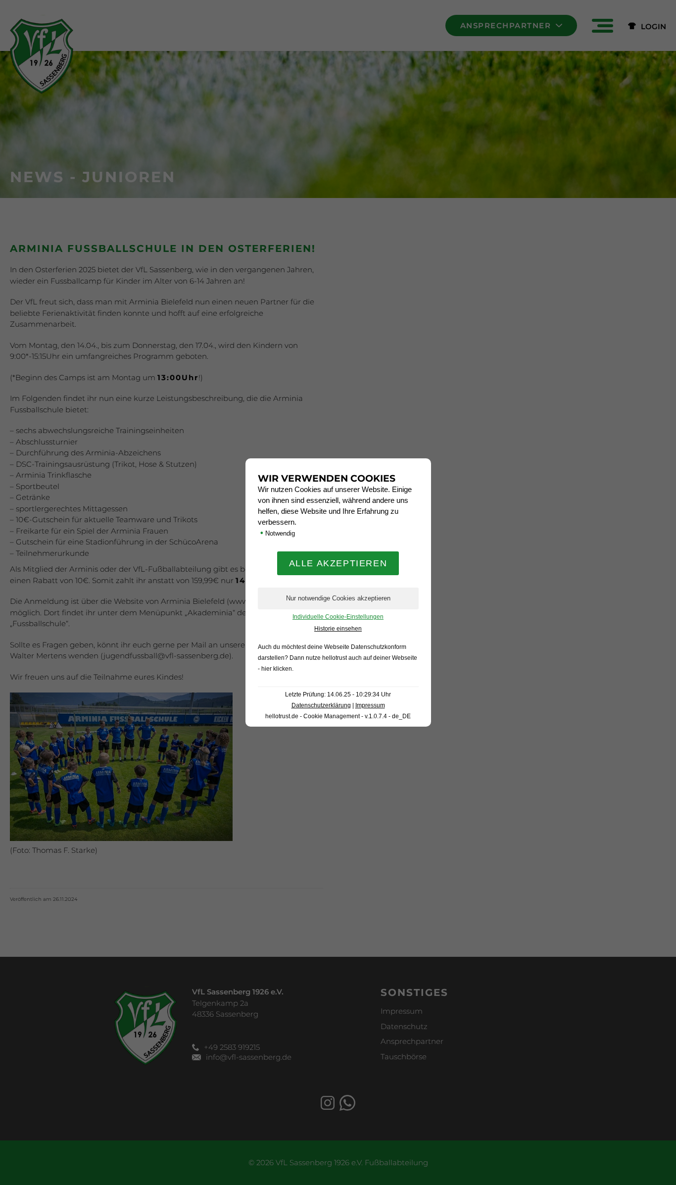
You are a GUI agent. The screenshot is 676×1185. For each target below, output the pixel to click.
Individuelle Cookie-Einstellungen (338, 616)
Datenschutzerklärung (321, 705)
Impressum (370, 705)
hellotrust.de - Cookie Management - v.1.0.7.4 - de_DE (338, 716)
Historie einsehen (338, 628)
